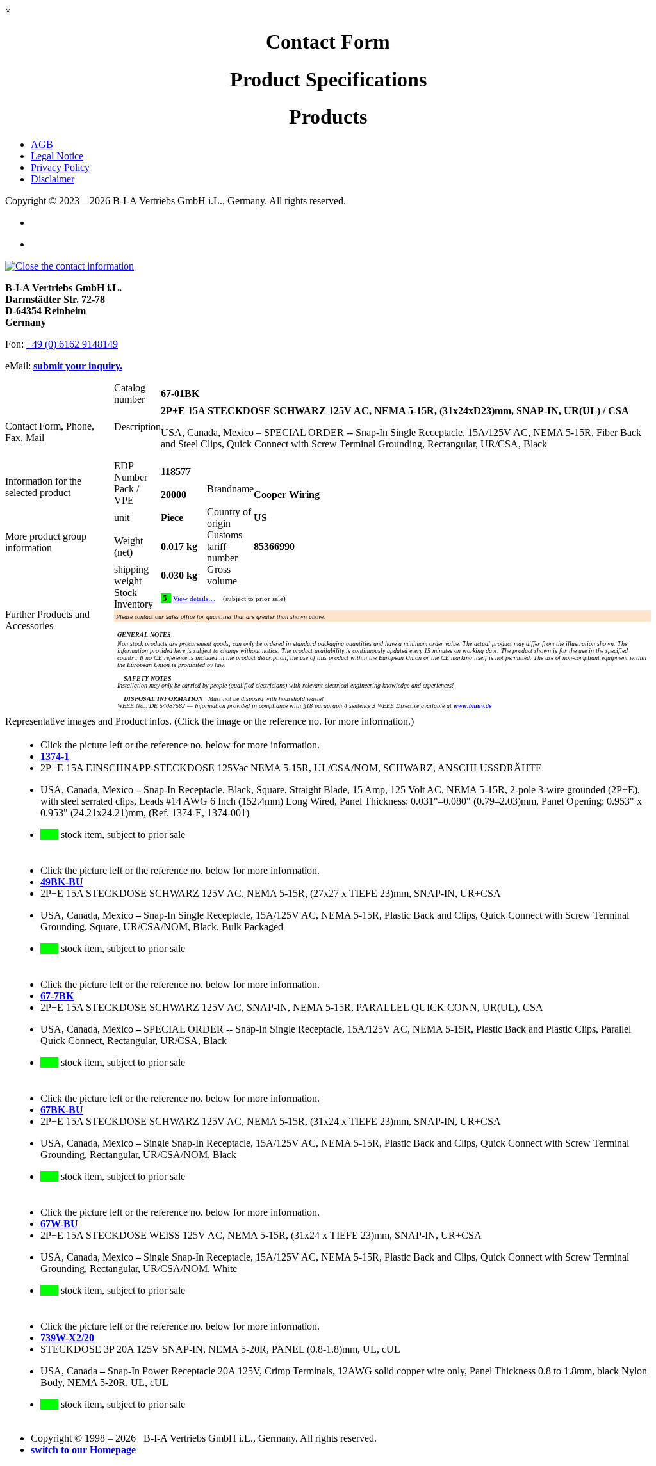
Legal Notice (57, 155)
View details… (194, 598)
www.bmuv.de (472, 705)
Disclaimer (52, 178)
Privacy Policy (60, 167)
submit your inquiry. (77, 365)
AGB (42, 144)
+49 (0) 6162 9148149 (72, 344)
